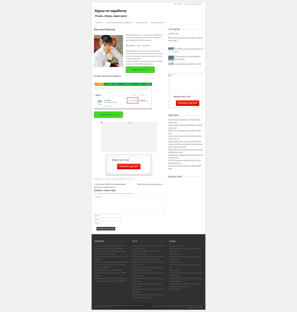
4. (147, 263)
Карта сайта (178, 4)
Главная (99, 23)
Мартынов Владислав (118, 179)
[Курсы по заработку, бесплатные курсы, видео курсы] (111, 18)
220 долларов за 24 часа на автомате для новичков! (187, 54)
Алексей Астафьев (175, 289)
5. (148, 268)
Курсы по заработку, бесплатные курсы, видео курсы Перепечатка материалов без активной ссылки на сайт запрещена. (119, 305)
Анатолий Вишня (174, 270)
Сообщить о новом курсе (192, 4)
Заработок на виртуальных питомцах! (107, 273)
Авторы (108, 179)
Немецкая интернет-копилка (104, 270)
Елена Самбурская (175, 254)
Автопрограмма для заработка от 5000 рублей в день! (188, 61)
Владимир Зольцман (176, 246)
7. (147, 279)
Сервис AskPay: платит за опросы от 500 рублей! (184, 141)
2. (147, 252)
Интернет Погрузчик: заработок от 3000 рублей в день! (188, 39)
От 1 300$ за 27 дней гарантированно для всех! (189, 46)
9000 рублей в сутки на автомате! (150, 184)
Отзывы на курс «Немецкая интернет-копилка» (110, 257)
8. (147, 285)
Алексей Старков (174, 281)
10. (147, 296)
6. (148, 274)
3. (148, 258)
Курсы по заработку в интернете (119, 23)
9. (147, 290)
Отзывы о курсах (158, 23)
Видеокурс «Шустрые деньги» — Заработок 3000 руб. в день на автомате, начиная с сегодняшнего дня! (111, 264)
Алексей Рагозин (174, 262)
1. (148, 247)
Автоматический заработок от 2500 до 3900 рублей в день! (185, 32)
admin (102, 179)
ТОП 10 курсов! (141, 23)
